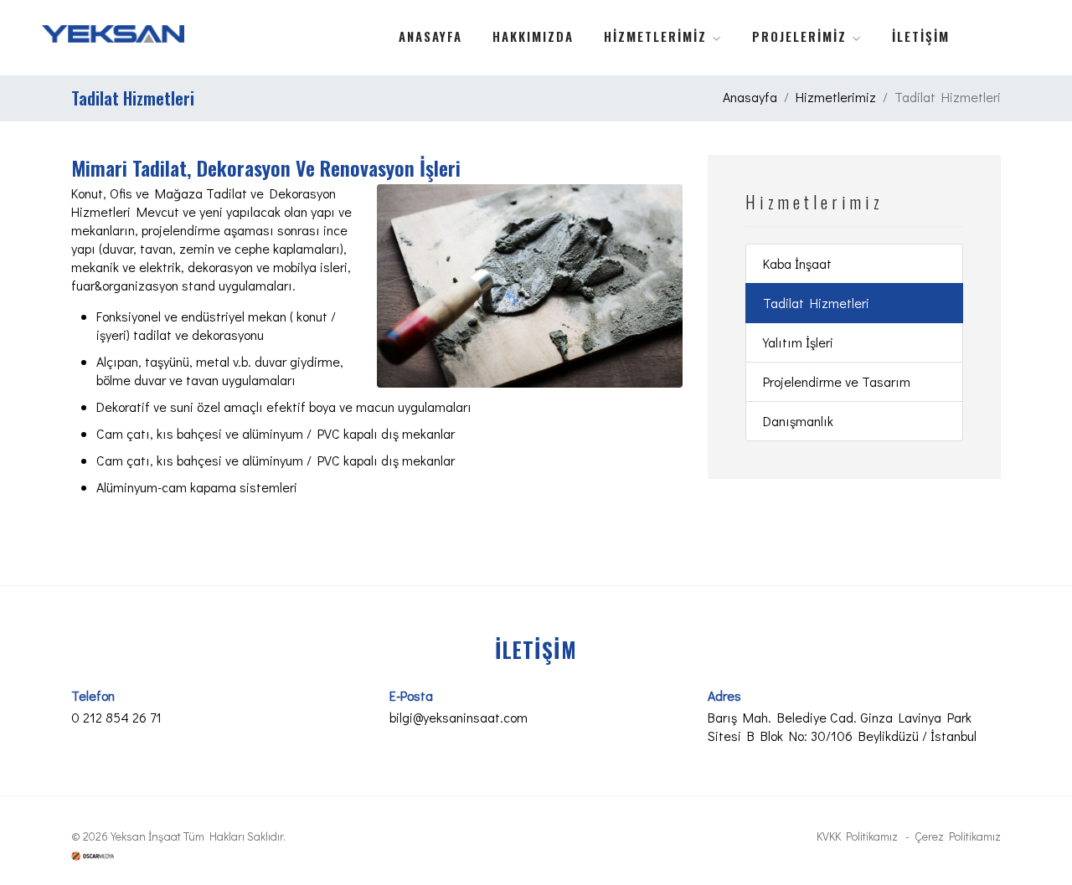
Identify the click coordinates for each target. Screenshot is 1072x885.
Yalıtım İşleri (798, 342)
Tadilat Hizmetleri (816, 302)
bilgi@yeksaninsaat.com (458, 717)
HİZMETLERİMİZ (658, 36)
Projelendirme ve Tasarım (836, 381)
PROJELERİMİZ (802, 36)
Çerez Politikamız (958, 836)
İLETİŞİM (921, 36)
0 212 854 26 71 (116, 717)
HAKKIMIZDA (533, 36)
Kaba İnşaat (797, 263)
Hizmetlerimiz (836, 96)
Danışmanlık (798, 421)
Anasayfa (750, 96)
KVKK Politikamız (857, 836)
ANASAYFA (430, 36)
